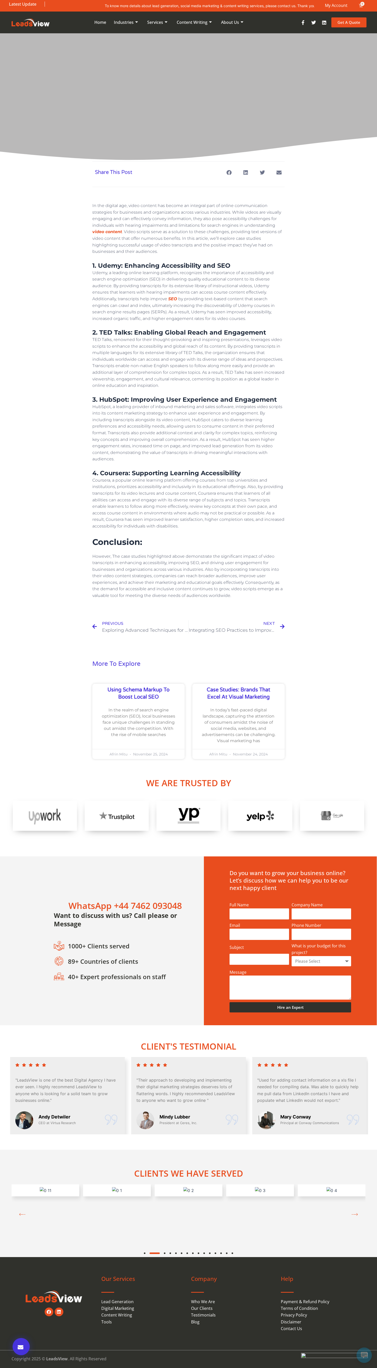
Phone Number (306, 925)
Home (100, 22)
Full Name (239, 905)
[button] (229, 172)
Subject (237, 947)
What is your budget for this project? (319, 949)
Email (235, 925)
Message (238, 972)
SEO (172, 298)
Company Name (307, 905)
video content (107, 231)
